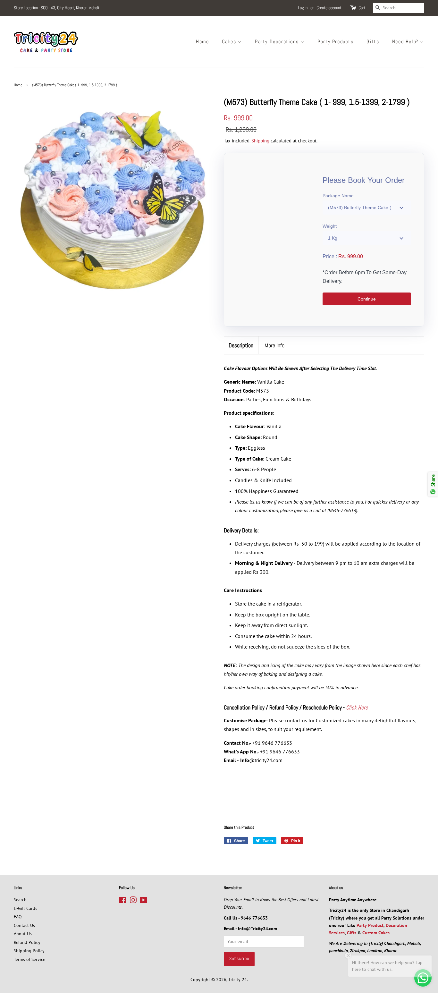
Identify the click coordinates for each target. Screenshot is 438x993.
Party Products (335, 41)
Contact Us (24, 925)
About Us (23, 934)
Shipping (260, 141)
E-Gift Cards (25, 908)
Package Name (338, 195)
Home (202, 41)
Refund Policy (27, 942)
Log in (302, 8)
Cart (362, 8)
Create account (328, 8)
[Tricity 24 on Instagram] (133, 901)
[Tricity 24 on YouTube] (143, 901)
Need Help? (406, 41)
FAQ (18, 917)
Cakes (230, 41)
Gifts (372, 41)
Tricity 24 (237, 979)
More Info (274, 345)
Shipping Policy (29, 951)
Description (241, 345)
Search (20, 900)
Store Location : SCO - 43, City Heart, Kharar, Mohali (56, 8)
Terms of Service (29, 959)
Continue (367, 298)
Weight (330, 226)
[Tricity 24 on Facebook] (122, 901)
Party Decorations (277, 41)
